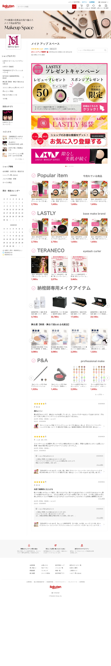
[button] (103, 2)
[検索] (74, 6)
